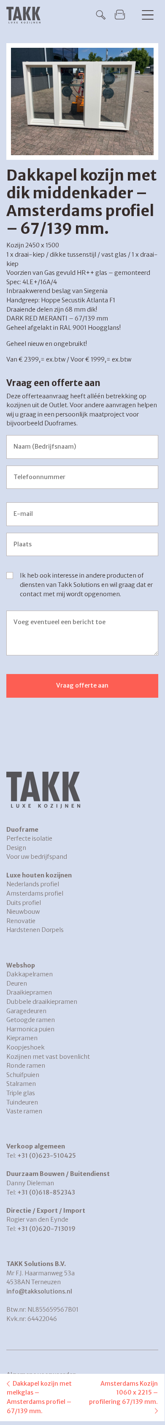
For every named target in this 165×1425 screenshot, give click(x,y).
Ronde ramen (25, 1065)
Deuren (16, 983)
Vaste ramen (24, 1111)
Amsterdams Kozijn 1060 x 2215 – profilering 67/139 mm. (123, 1393)
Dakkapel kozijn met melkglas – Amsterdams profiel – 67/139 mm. (39, 1397)
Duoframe (22, 829)
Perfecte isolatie (29, 838)
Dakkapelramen (29, 974)
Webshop (20, 965)
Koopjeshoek (25, 1047)
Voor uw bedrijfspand (36, 856)
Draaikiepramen (29, 992)
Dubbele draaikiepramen (41, 1002)
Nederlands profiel (32, 884)
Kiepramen (22, 1038)
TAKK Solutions (25, 15)
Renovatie (20, 921)
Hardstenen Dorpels (35, 930)
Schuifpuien (22, 1075)
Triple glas (20, 1093)
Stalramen (21, 1084)
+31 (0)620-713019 (46, 1229)
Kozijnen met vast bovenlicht (48, 1057)
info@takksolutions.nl (39, 1291)
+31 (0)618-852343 (46, 1192)
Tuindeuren (22, 1102)
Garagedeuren (26, 1011)
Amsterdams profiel (34, 893)
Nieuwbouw (23, 911)
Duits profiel (23, 903)
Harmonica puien (30, 1029)
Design (16, 848)
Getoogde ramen (30, 1020)
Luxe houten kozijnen (39, 875)
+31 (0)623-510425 (46, 1155)
